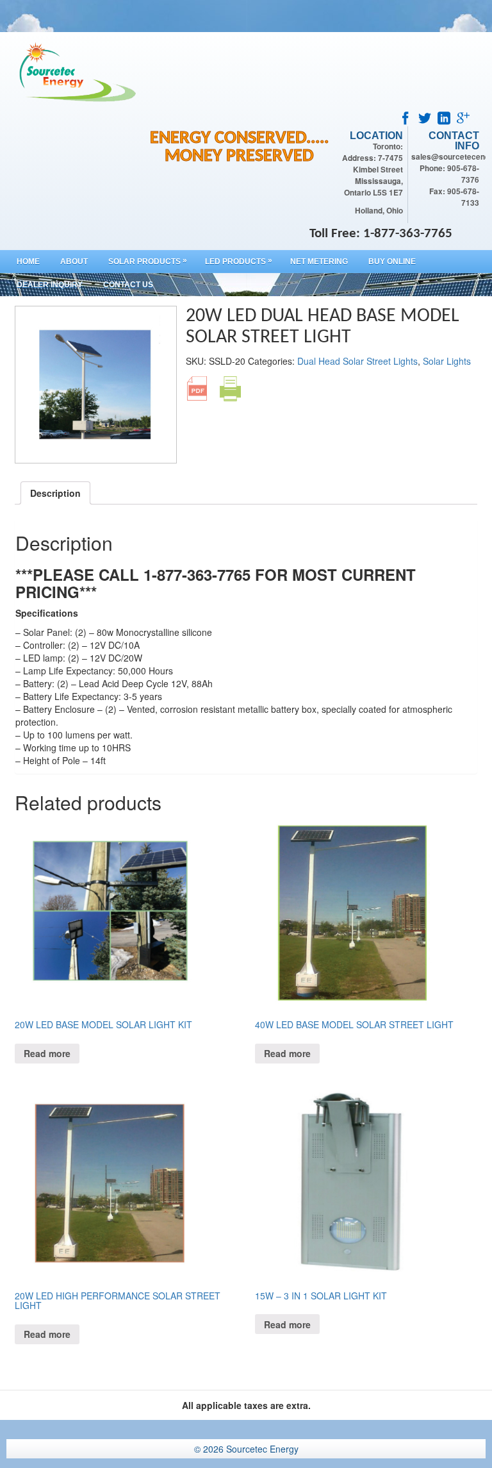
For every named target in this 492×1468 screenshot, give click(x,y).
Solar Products (147, 261)
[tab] (55, 493)
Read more (47, 1053)
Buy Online (392, 261)
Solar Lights (447, 360)
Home (28, 261)
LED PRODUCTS (238, 261)
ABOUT (74, 261)
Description (55, 493)
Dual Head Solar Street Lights (357, 360)
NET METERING (319, 261)
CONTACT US (128, 284)
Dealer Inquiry (50, 284)
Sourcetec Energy (262, 1448)
